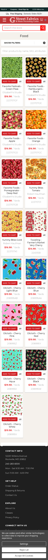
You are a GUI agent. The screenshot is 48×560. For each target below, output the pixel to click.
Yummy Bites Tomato (36, 189)
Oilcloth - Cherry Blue (36, 289)
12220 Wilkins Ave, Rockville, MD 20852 (39, 9)
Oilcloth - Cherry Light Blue (12, 289)
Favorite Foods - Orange (36, 139)
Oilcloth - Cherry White (12, 425)
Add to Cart (9, 81)
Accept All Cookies (24, 555)
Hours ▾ (4, 9)
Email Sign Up (24, 9)
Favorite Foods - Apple (12, 139)
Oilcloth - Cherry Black (36, 380)
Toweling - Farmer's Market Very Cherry (36, 243)
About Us (10, 508)
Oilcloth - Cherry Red (36, 334)
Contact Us (11, 495)
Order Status (11, 486)
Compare (20, 81)
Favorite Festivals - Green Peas (12, 87)
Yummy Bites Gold (12, 240)
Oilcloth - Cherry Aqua (12, 380)
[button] (44, 43)
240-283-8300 (12, 464)
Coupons (13, 9)
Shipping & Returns (15, 490)
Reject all (24, 549)
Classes (9, 513)
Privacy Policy (12, 517)
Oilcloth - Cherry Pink (12, 334)
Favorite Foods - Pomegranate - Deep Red (12, 190)
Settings (24, 543)
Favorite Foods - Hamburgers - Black (36, 89)
